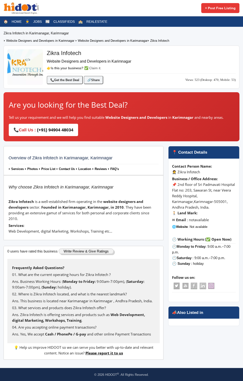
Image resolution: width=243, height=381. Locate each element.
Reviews (101, 169)
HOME (17, 21)
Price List (48, 169)
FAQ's (114, 169)
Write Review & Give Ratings (86, 251)
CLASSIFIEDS (64, 21)
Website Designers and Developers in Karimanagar (113, 40)
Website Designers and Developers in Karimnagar (40, 40)
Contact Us (67, 169)
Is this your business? (67, 68)
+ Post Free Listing (220, 8)
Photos (32, 169)
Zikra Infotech (159, 40)
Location (84, 169)
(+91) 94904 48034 (55, 130)
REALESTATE (96, 21)
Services (17, 169)
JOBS (37, 21)
